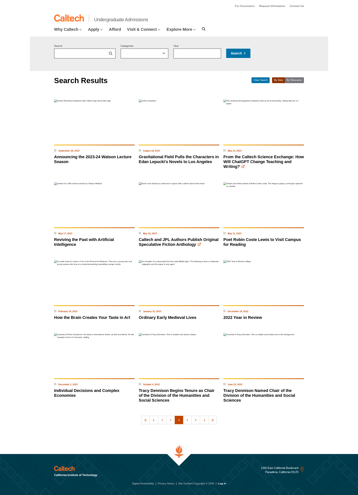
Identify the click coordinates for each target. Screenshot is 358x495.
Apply (93, 29)
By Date (278, 80)
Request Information (272, 5)
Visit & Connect (142, 29)
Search (58, 45)
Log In (222, 483)
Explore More (179, 29)
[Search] (203, 29)
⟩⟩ (212, 420)
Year (176, 45)
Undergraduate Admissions (121, 19)
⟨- (154, 420)
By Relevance (294, 80)
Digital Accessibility (143, 483)
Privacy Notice (166, 483)
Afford (115, 29)
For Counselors (245, 5)
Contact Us (297, 5)
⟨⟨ (145, 420)
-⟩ (204, 420)
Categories (127, 45)
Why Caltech (66, 29)
